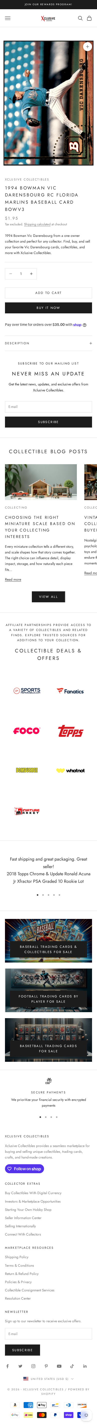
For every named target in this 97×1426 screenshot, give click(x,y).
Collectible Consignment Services (29, 1290)
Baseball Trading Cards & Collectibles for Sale (48, 949)
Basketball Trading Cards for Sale (48, 1049)
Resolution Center (18, 1298)
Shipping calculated (37, 224)
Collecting (16, 507)
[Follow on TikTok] (72, 1366)
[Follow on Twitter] (20, 1366)
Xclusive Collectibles (27, 179)
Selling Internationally (20, 1226)
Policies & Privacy (18, 1281)
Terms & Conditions (19, 1265)
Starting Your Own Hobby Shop (28, 1209)
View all (48, 596)
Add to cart (48, 292)
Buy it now (48, 307)
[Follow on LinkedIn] (85, 1366)
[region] (48, 1093)
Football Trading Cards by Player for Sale (49, 999)
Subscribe (48, 422)
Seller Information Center (23, 1217)
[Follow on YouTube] (59, 1366)
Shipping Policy (16, 1256)
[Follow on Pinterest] (46, 1366)
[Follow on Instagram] (33, 1366)
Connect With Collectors (23, 1234)
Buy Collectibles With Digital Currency (33, 1192)
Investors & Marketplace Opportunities (33, 1201)
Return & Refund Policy (22, 1273)
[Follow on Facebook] (7, 1366)
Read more (13, 579)
